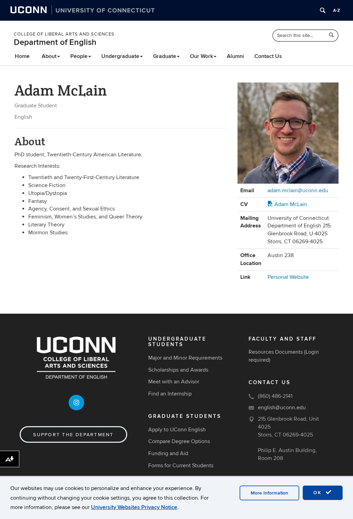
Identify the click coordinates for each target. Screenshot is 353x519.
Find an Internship (170, 393)
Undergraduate (120, 56)
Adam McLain (290, 204)
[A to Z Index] (336, 10)
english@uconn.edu (282, 407)
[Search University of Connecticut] (322, 10)
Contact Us (268, 56)
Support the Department (73, 435)
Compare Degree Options (179, 441)
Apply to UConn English (177, 429)
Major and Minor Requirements (185, 357)
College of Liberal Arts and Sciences (64, 34)
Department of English (55, 42)
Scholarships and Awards (178, 369)
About (49, 56)
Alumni (235, 56)
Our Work (201, 56)
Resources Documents (276, 352)
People (79, 56)
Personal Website (288, 277)
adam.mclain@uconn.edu (298, 190)
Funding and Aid (168, 453)
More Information (269, 493)
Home (22, 56)
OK (318, 493)
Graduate (164, 56)
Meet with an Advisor (173, 381)
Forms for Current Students (180, 465)
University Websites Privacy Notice (134, 507)
